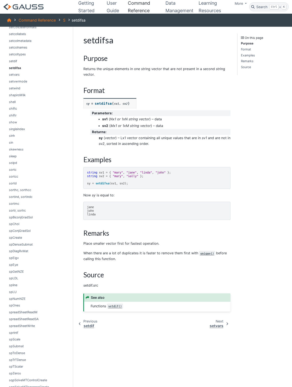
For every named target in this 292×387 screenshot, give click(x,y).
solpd (13, 163)
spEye (13, 264)
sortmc (14, 203)
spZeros (15, 373)
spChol (14, 224)
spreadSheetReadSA (24, 319)
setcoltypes (17, 54)
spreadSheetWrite (22, 325)
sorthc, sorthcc (20, 190)
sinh (12, 135)
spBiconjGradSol (21, 217)
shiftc (13, 108)
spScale (14, 339)
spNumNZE (17, 298)
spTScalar (16, 366)
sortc (12, 169)
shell (12, 101)
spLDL (13, 278)
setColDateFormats (23, 27)
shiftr (12, 115)
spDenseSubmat (21, 244)
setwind (14, 88)
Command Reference (37, 20)
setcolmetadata (20, 40)
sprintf (13, 332)
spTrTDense (17, 359)
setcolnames (18, 47)
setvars (14, 74)
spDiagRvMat (18, 251)
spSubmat (16, 346)
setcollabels (17, 33)
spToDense (17, 353)
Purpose (247, 43)
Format (246, 49)
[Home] (9, 20)
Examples (248, 55)
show (13, 122)
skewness (16, 149)
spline (13, 285)
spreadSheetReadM (23, 312)
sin (11, 142)
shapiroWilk (17, 95)
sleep (13, 156)
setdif (13, 61)
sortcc (13, 176)
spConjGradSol (20, 230)
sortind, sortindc (20, 197)
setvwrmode (18, 81)
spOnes (14, 305)
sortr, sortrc (17, 210)
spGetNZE (16, 271)
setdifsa (15, 67)
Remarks (247, 61)
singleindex (17, 129)
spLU (13, 292)
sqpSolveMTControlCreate (28, 380)
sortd (13, 183)
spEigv (14, 258)
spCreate (15, 237)
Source (246, 67)
